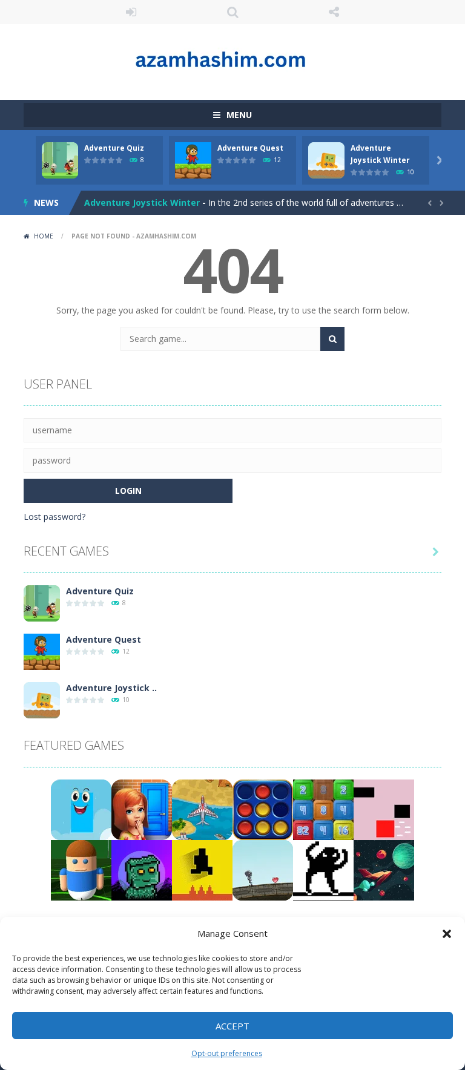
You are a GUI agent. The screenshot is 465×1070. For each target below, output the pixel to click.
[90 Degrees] (384, 869)
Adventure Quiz (114, 148)
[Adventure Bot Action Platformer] (141, 869)
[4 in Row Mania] (262, 809)
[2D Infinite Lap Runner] (262, 869)
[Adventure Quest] (42, 651)
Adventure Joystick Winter (142, 202)
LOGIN (131, 12)
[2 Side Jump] (81, 809)
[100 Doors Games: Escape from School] (141, 809)
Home (43, 236)
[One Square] (384, 809)
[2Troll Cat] (323, 869)
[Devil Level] (202, 869)
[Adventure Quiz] (42, 602)
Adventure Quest (250, 148)
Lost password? (54, 516)
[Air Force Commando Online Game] (202, 809)
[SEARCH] (332, 339)
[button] (447, 934)
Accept (232, 1026)
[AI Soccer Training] (81, 869)
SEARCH (232, 12)
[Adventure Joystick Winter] (42, 699)
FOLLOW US (334, 12)
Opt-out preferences (226, 1053)
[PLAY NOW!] (60, 159)
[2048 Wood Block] (323, 809)
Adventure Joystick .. (111, 688)
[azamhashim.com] (232, 56)
